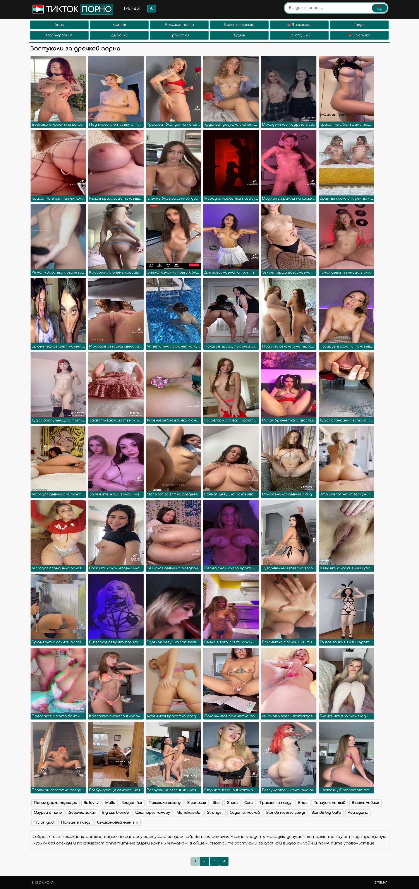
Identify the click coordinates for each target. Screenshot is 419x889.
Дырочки (119, 35)
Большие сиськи (239, 25)
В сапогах (196, 803)
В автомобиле (365, 803)
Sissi (216, 803)
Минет (119, 25)
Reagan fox (132, 803)
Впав (302, 803)
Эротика (361, 35)
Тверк (359, 25)
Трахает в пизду (275, 803)
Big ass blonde (115, 813)
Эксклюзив (301, 25)
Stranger (215, 813)
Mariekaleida (188, 813)
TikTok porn (43, 882)
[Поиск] (379, 8)
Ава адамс (358, 813)
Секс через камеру (152, 813)
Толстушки (299, 35)
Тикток (78, 9)
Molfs (110, 803)
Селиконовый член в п (117, 822)
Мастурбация (59, 35)
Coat (248, 803)
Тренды (131, 8)
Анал (59, 25)
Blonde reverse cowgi (285, 813)
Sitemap (381, 882)
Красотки (179, 35)
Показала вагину (165, 803)
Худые (239, 35)
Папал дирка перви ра (55, 803)
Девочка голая (82, 813)
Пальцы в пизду (76, 822)
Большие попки (179, 25)
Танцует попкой (329, 803)
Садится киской (245, 813)
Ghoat (232, 803)
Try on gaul (44, 822)
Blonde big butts (326, 813)
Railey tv (91, 803)
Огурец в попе (48, 813)
